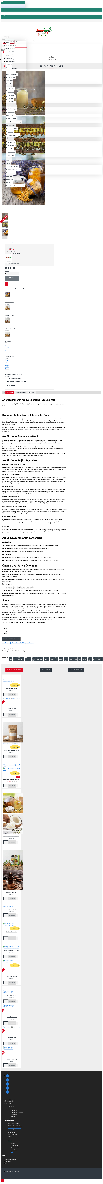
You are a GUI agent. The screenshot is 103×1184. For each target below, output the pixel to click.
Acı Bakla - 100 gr (11, 909)
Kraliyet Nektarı (71, 658)
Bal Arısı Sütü (80, 659)
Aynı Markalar (45, 669)
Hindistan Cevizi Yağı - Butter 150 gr (11, 836)
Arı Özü (76, 658)
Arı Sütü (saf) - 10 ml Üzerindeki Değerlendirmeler (18, 643)
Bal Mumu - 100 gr (9, 315)
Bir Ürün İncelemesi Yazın (11, 639)
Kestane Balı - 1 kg (9, 356)
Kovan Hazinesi (85, 658)
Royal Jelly (15, 658)
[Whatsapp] (7, 1084)
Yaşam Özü (99, 658)
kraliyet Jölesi (61, 658)
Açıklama (10, 392)
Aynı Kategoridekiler (76, 669)
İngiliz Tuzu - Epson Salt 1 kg (11, 750)
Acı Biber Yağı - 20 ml (11, 932)
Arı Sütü (11, 658)
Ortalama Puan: (9, 646)
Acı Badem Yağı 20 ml (11, 892)
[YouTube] (7, 1092)
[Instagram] (7, 1075)
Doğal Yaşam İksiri (89, 659)
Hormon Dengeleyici (39, 658)
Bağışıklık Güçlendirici (20, 658)
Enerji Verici (52, 658)
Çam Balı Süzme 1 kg (10, 328)
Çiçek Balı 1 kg (8, 341)
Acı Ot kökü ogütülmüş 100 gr (12, 950)
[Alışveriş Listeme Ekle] (6, 284)
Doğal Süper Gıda (33, 659)
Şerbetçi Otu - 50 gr (11, 688)
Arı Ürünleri (51, 57)
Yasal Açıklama (20, 392)
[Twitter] (7, 1088)
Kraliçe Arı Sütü (66, 659)
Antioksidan (27, 657)
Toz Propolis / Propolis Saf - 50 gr (13, 374)
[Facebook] (7, 1080)
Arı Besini (94, 658)
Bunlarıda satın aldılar (14, 669)
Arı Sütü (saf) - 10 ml (52, 59)
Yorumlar (31, 392)
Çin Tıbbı (56, 658)
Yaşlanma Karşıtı (46, 658)
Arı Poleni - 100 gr (9, 302)
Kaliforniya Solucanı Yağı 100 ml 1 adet (11, 779)
